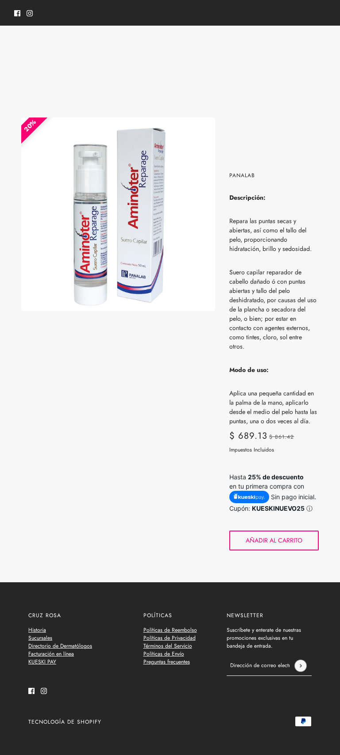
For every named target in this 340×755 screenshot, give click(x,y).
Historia (37, 630)
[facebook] (17, 13)
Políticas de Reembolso (170, 630)
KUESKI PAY (42, 662)
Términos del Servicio (167, 646)
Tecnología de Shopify (64, 722)
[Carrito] (321, 44)
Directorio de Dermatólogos (60, 646)
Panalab (242, 175)
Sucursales (40, 638)
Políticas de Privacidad (169, 638)
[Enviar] (300, 666)
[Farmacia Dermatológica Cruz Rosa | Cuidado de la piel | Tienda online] (170, 44)
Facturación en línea (51, 654)
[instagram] (29, 13)
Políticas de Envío (163, 654)
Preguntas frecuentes (166, 662)
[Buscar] (19, 42)
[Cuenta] (304, 44)
